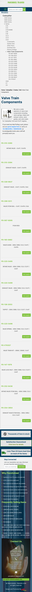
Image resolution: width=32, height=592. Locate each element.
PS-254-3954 (13, 69)
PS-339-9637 (13, 77)
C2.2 (7, 36)
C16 (7, 32)
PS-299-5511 (13, 71)
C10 (7, 26)
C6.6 (7, 81)
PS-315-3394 (13, 75)
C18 (7, 34)
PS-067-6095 (13, 53)
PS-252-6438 (13, 67)
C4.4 (7, 39)
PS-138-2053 (13, 55)
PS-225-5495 (13, 61)
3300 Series (8, 18)
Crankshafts (11, 41)
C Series (6, 24)
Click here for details (16, 444)
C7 (6, 83)
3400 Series (8, 20)
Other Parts (10, 45)
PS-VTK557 (12, 79)
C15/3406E (9, 30)
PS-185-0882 (13, 59)
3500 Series (8, 22)
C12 (7, 28)
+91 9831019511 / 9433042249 (12, 129)
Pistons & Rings (12, 49)
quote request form (13, 127)
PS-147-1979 (12, 57)
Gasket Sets (11, 43)
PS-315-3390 (13, 73)
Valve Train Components (15, 51)
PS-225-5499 (13, 65)
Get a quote (26, 154)
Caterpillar (7, 16)
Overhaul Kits (11, 47)
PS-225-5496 (13, 63)
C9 (6, 85)
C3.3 (7, 38)
